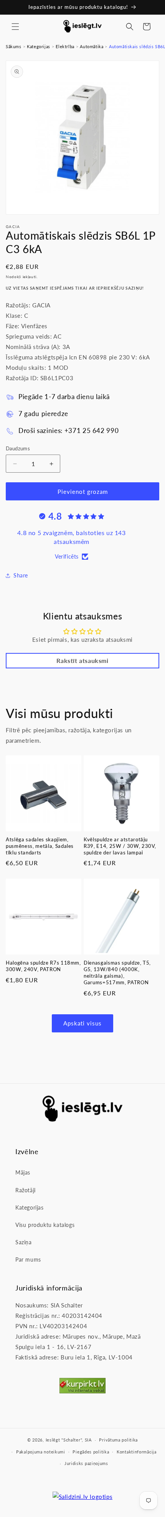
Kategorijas (38, 46)
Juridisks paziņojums (86, 1463)
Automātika (91, 46)
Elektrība (65, 46)
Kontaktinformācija (137, 1451)
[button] (15, 26)
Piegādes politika (91, 1451)
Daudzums (18, 448)
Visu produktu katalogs (44, 1225)
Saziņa (23, 1242)
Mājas (22, 1172)
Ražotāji (25, 1190)
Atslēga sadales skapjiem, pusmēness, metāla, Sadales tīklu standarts (40, 846)
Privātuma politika (118, 1439)
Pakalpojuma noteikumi (40, 1451)
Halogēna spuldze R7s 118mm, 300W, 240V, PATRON (43, 966)
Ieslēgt (53, 1439)
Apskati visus (82, 1023)
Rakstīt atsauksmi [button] (82, 660)
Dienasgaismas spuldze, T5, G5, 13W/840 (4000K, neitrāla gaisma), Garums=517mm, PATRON (117, 972)
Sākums (13, 46)
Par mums (28, 1259)
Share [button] (20, 575)
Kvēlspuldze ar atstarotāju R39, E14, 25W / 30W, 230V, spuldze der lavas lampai (120, 846)
